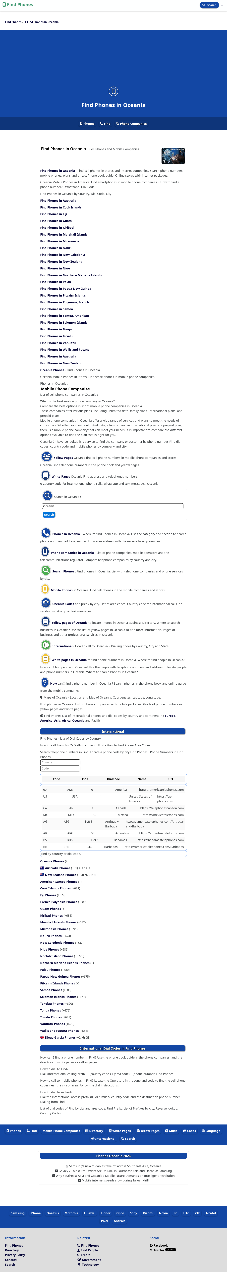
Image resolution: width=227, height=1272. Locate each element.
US (45, 796)
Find (106, 124)
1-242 (94, 840)
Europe (170, 716)
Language (212, 1131)
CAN (70, 808)
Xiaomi (148, 1213)
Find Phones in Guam (56, 221)
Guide (172, 1131)
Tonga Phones (51, 1010)
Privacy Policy (15, 1255)
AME (70, 790)
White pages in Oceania (69, 660)
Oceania (78, 720)
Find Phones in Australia (58, 201)
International (62, 646)
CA (45, 808)
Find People (89, 1250)
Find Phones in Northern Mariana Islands (71, 275)
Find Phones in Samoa (56, 309)
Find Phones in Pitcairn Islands (63, 295)
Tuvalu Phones (51, 1017)
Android (119, 1221)
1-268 (88, 821)
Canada (121, 808)
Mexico (123, 815)
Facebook (161, 1245)
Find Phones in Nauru (56, 248)
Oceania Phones (52, 370)
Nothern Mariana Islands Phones (65, 963)
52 (94, 815)
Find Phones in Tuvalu (56, 336)
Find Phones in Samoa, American (64, 316)
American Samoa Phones (59, 882)
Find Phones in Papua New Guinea (65, 289)
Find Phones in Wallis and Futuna (65, 350)
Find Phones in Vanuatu (58, 343)
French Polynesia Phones (59, 902)
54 (93, 833)
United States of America (140, 798)
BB (45, 847)
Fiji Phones (48, 895)
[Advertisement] (113, 60)
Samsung (18, 1213)
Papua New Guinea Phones (60, 976)
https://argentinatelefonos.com (161, 833)
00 (45, 790)
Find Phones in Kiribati (57, 228)
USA (75, 796)
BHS (70, 840)
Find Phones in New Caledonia (62, 255)
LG (175, 1213)
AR (45, 833)
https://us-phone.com (165, 798)
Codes (191, 1131)
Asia (57, 720)
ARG (70, 833)
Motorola (71, 1213)
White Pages (61, 476)
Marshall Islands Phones (58, 922)
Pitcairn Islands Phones (58, 983)
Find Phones (20, 4)
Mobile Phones (61, 590)
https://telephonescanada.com (162, 808)
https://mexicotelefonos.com (163, 815)
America (46, 720)
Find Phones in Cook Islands (61, 207)
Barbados (111, 847)
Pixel (104, 1221)
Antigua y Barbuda (112, 823)
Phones (88, 124)
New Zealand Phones (61, 875)
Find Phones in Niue (55, 268)
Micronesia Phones (54, 929)
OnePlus (53, 1213)
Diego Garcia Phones (60, 1037)
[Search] (204, 5)
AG (45, 821)
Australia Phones (58, 868)
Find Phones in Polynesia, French (64, 302)
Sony (133, 1213)
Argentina (122, 833)
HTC (186, 1213)
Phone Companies (133, 124)
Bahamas (120, 840)
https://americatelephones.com (161, 790)
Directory (95, 1131)
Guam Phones (51, 909)
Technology (90, 1265)
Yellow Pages (63, 458)
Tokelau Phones (52, 1004)
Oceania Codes (63, 604)
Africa (66, 720)
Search (212, 5)
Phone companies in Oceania (72, 553)
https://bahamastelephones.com (160, 840)
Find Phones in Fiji (53, 214)
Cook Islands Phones (56, 888)
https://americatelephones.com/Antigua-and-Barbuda (155, 823)
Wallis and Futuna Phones (60, 1031)
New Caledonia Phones (57, 943)
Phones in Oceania (66, 534)
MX (45, 815)
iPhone (35, 1213)
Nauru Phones (51, 936)
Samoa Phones (51, 990)
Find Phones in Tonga (56, 329)
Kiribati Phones (52, 915)
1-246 (88, 847)
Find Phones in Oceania (57, 171)
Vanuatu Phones (53, 1024)
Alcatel (211, 1213)
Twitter (159, 1250)
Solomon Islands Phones (58, 997)
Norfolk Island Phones (57, 956)
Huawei (89, 1213)
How (53, 683)
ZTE (197, 1213)
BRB (66, 847)
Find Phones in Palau (55, 282)
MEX (71, 815)
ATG (66, 821)
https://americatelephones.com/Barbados (154, 847)
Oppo (120, 1213)
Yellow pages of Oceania (69, 623)
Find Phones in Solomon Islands (63, 322)
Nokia (163, 1213)
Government (91, 1260)
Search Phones (63, 571)
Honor (106, 1213)
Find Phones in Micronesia (59, 241)
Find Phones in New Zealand (61, 261)
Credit (85, 1255)
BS (45, 840)
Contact (11, 1260)
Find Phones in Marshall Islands (63, 234)
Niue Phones (50, 949)
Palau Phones (50, 970)
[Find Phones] (222, 5)
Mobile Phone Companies (61, 1131)
